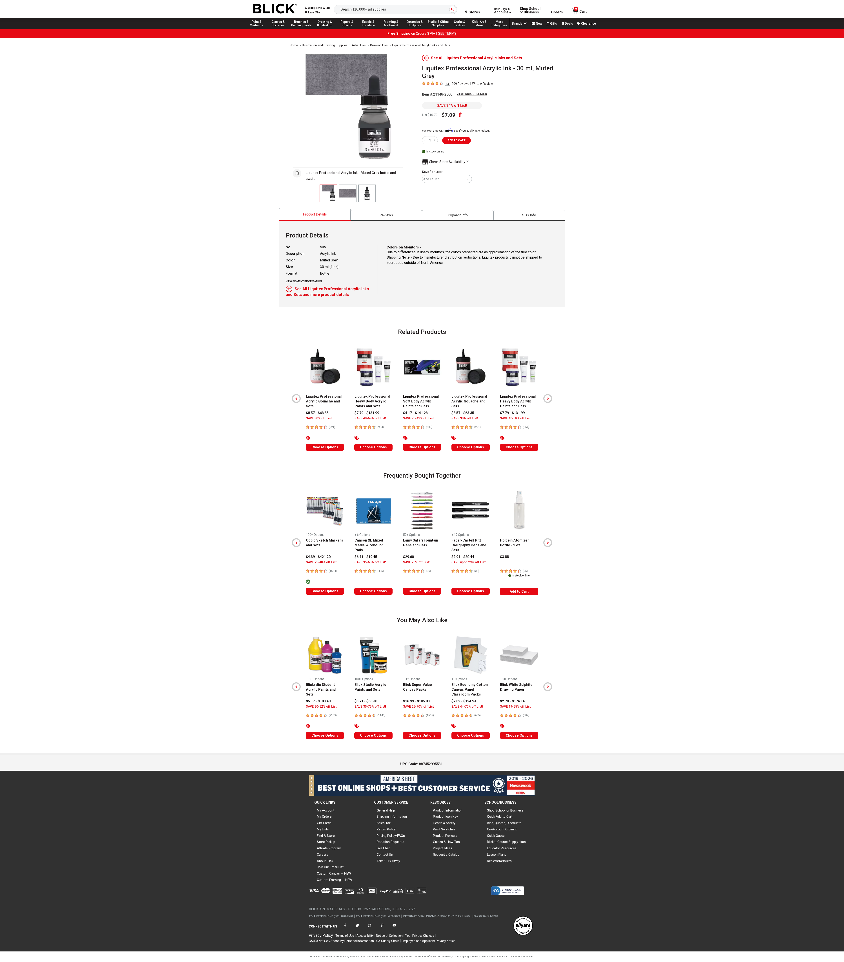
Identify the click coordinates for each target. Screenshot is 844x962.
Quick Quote (496, 836)
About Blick (325, 861)
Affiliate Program (329, 848)
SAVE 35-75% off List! (370, 706)
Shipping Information (392, 817)
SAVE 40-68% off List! (370, 418)
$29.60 (408, 557)
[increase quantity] (434, 140)
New (539, 23)
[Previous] (296, 398)
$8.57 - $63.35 (317, 413)
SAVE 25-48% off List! (321, 562)
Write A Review (482, 83)
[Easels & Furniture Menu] (369, 29)
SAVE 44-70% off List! (467, 706)
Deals (569, 23)
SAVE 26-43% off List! (419, 418)
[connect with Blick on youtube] (394, 928)
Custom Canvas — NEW (334, 873)
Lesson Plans (496, 855)
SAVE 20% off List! (416, 562)
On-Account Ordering (502, 829)
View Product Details (472, 94)
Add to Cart (519, 591)
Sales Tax (384, 823)
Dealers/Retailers (499, 861)
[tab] (315, 214)
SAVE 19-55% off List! (515, 706)
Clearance (588, 23)
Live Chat (383, 848)
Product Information (447, 810)
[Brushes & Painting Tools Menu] (301, 29)
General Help (386, 810)
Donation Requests (390, 842)
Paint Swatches (444, 829)
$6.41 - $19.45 (366, 557)
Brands (517, 23)
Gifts (553, 23)
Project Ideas (442, 848)
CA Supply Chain (387, 941)
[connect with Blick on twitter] (357, 928)
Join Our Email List (330, 867)
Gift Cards (324, 823)
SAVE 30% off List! (319, 418)
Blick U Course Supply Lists (506, 842)
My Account (325, 810)
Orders (557, 12)
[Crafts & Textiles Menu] (462, 29)
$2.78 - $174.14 (512, 701)
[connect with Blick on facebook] (345, 928)
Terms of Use (344, 935)
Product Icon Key (445, 817)
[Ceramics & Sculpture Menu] (414, 29)
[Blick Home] (275, 9)
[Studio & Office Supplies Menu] (438, 29)
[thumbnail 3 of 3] (367, 193)
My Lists (323, 829)
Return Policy (386, 829)
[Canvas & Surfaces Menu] (278, 29)
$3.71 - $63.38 (366, 701)
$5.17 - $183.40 (318, 701)
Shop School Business (530, 10)
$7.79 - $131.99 (367, 413)
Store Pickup (326, 842)
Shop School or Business (505, 810)
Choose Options (324, 447)
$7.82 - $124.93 (463, 701)
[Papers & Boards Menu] (348, 29)
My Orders (324, 817)
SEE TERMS (447, 33)
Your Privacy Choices (419, 935)
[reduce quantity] (425, 140)
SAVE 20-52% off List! (321, 706)
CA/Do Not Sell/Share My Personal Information (341, 941)
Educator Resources (502, 848)
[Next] (547, 398)
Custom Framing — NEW (334, 880)
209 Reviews (460, 83)
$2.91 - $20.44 (462, 557)
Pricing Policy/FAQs (391, 836)
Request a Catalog (446, 855)
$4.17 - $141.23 (415, 413)
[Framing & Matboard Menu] (391, 29)
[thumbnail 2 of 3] (348, 193)
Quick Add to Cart (499, 817)
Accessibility (365, 935)
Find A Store (326, 836)
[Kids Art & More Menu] (481, 29)
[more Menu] (499, 29)
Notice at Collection (389, 935)
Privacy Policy (321, 935)
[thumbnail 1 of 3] (328, 193)
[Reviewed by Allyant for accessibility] (523, 926)
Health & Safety (444, 823)
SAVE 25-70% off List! (419, 706)
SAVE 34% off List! (452, 105)
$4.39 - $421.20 (318, 557)
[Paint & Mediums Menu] (258, 29)
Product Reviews (445, 836)
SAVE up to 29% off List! (468, 562)
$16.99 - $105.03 (416, 701)
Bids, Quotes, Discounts (504, 823)
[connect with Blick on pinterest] (382, 928)
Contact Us (385, 855)
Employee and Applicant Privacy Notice (428, 941)
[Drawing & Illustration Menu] (325, 29)
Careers (322, 855)
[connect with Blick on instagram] (369, 928)
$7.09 (448, 115)
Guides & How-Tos (446, 842)
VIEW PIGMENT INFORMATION (304, 281)
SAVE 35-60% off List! (370, 562)
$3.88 (504, 557)
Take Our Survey (388, 861)
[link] (313, 12)
